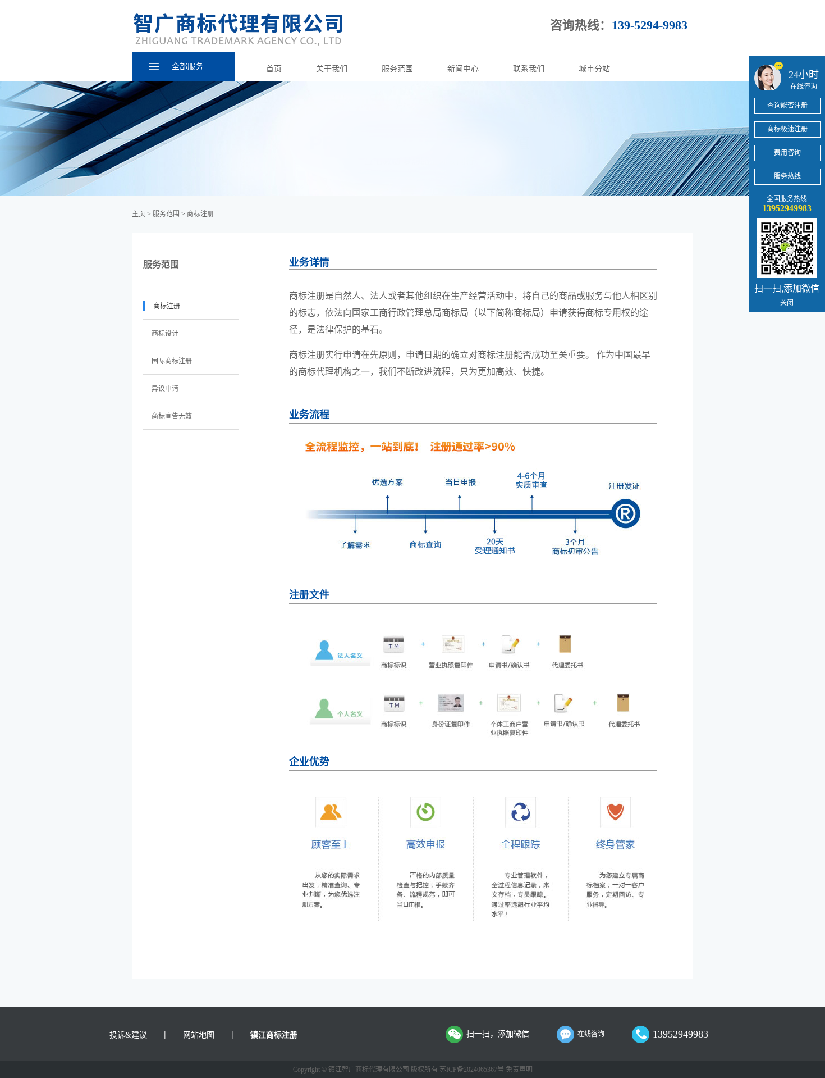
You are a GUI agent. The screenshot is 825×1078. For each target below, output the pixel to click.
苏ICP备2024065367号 (471, 1070)
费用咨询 (787, 153)
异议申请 (165, 389)
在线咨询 (591, 1034)
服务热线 (787, 176)
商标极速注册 (787, 129)
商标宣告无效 (172, 416)
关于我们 (331, 69)
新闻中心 (463, 69)
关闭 (787, 302)
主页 (138, 214)
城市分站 (594, 69)
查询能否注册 (787, 106)
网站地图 (198, 1035)
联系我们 (528, 69)
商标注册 (200, 214)
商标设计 (165, 334)
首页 (274, 69)
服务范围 (397, 69)
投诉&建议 (128, 1035)
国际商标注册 (172, 361)
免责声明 (519, 1070)
